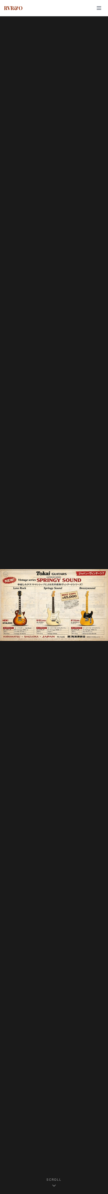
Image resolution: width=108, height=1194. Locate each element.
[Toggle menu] (99, 8)
